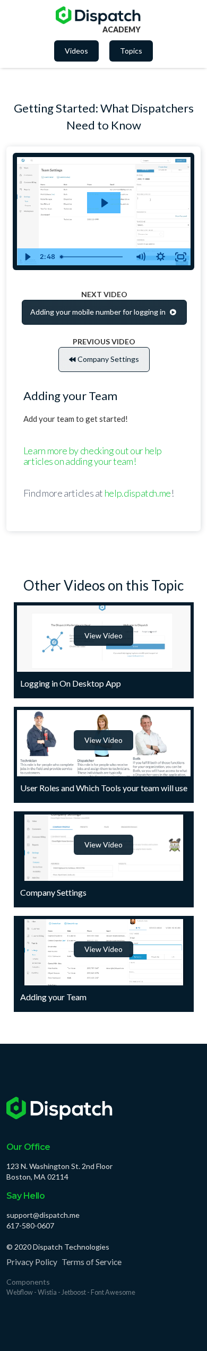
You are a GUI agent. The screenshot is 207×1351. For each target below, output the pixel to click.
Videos (76, 50)
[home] (98, 15)
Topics (131, 50)
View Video (103, 635)
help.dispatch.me (138, 493)
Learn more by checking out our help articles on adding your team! (92, 456)
